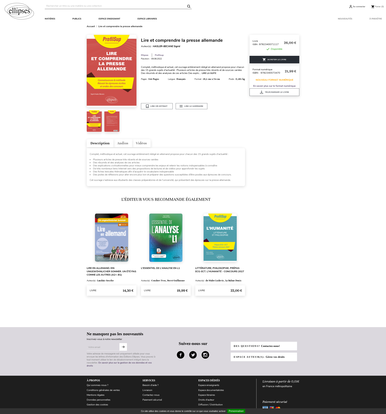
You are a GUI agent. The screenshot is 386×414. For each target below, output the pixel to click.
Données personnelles (98, 399)
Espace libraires (147, 18)
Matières (50, 18)
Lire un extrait (159, 106)
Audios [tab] (122, 143)
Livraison (147, 390)
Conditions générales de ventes (103, 390)
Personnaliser (236, 411)
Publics (76, 18)
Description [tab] (100, 143)
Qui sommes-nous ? (97, 385)
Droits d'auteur (206, 399)
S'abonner (123, 347)
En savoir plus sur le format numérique (274, 86)
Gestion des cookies (97, 404)
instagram (205, 355)
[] (188, 6)
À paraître (375, 18)
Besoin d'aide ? (150, 385)
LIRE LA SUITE (209, 73)
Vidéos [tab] (141, 143)
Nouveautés (345, 18)
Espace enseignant (109, 18)
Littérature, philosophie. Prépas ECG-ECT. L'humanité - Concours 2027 (219, 269)
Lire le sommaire (193, 106)
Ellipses (144, 55)
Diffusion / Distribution (210, 404)
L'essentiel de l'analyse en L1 (160, 268)
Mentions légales (95, 395)
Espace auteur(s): (259, 356)
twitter (193, 355)
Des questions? (257, 345)
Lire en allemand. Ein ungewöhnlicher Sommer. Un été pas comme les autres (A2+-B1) (111, 271)
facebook (180, 355)
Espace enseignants (208, 385)
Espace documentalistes (211, 390)
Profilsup (159, 55)
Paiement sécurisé (152, 399)
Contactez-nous (151, 395)
